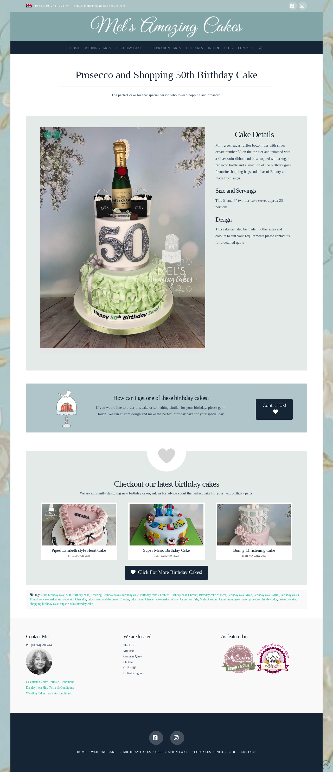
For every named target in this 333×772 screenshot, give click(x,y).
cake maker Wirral (167, 599)
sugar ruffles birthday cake (76, 604)
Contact (248, 752)
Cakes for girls (189, 599)
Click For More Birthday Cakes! (170, 572)
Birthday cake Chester (183, 595)
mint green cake (237, 599)
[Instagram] (303, 6)
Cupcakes (202, 752)
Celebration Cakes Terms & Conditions (50, 682)
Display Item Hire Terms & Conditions (50, 687)
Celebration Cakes (172, 752)
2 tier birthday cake (53, 595)
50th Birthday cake (77, 595)
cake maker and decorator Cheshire (64, 599)
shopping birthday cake (44, 604)
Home (82, 752)
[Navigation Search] (260, 47)
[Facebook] (293, 6)
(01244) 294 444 (59, 5)
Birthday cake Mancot (212, 595)
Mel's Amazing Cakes (213, 599)
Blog (232, 752)
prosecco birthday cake (263, 599)
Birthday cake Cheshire (154, 595)
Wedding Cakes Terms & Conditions (48, 693)
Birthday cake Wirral (266, 595)
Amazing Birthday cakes (106, 595)
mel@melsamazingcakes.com (104, 5)
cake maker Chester (143, 599)
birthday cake (130, 595)
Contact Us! (274, 405)
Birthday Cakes (137, 752)
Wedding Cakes (104, 752)
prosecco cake (287, 599)
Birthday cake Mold (240, 595)
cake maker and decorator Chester (108, 599)
